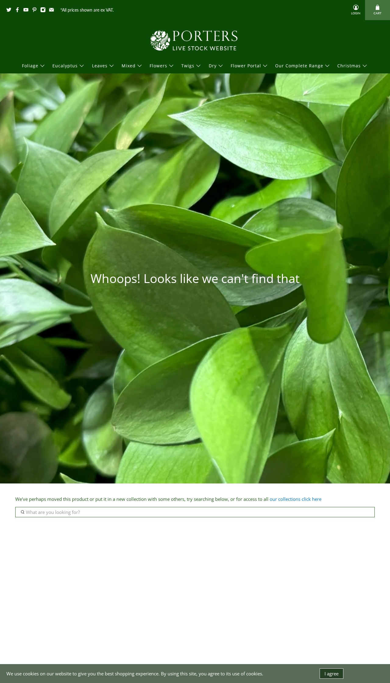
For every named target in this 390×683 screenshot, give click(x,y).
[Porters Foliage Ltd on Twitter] (10, 10)
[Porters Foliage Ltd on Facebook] (19, 10)
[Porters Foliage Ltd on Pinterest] (36, 10)
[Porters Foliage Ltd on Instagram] (44, 10)
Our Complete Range (299, 66)
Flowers (158, 66)
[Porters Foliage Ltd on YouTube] (27, 10)
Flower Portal (246, 66)
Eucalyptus (65, 66)
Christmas (349, 66)
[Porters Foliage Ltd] (195, 40)
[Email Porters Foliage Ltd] (53, 10)
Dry (213, 66)
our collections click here (295, 499)
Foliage (30, 66)
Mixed (129, 66)
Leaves (100, 66)
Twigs (187, 66)
